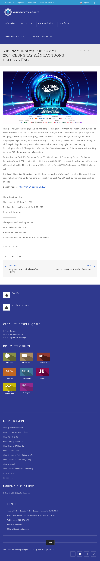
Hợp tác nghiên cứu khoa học (14, 338)
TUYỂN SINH (26, 23)
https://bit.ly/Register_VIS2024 (32, 186)
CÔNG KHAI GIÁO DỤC (14, 36)
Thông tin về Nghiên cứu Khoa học (16, 493)
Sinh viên (32, 2)
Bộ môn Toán (8, 478)
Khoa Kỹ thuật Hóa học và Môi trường (18, 469)
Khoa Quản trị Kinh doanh (13, 428)
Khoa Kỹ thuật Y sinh (11, 450)
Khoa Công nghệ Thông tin (13, 446)
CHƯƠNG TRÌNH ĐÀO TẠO (42, 36)
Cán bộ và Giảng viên (14, 2)
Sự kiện (15, 246)
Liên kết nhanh (47, 2)
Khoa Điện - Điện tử (10, 437)
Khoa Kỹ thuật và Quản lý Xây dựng (17, 459)
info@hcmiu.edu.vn (21, 529)
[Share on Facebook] (5, 256)
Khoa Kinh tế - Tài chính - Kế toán (16, 432)
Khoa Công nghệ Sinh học (13, 441)
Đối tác (15, 293)
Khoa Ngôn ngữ (9, 464)
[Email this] (19, 256)
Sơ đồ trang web (20, 305)
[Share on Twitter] (12, 256)
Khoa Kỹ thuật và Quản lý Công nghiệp (18, 455)
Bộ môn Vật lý (8, 473)
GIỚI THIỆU (10, 23)
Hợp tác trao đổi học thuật (13, 334)
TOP (50, 542)
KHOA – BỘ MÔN (45, 23)
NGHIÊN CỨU (65, 23)
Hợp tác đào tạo (9, 331)
